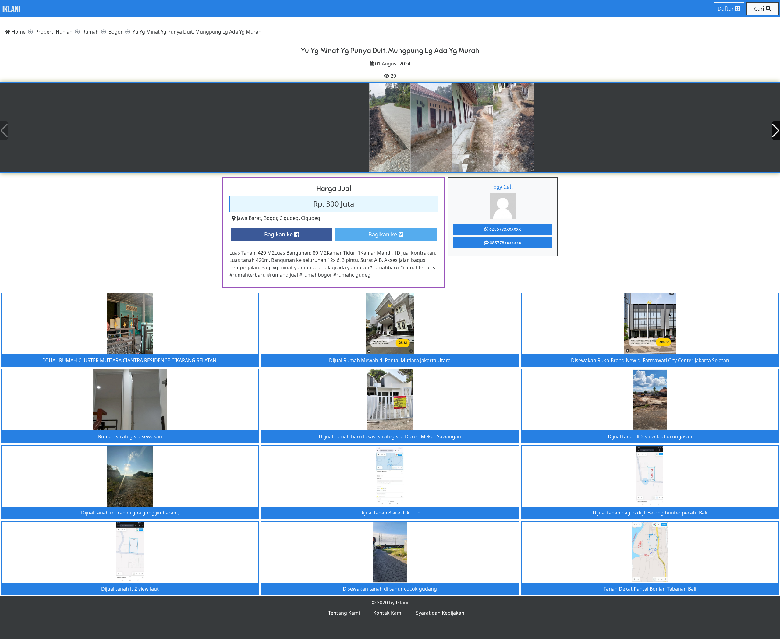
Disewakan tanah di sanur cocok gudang (390, 588)
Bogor (270, 218)
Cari (760, 8)
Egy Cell (503, 187)
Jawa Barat (249, 218)
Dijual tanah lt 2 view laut (130, 588)
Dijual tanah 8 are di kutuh (390, 512)
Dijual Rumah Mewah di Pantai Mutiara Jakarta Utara (390, 360)
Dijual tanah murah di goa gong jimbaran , (130, 512)
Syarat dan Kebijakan (440, 612)
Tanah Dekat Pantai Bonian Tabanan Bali (650, 588)
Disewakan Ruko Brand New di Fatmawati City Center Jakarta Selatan (650, 360)
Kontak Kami (387, 612)
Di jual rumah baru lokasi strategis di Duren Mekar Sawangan (390, 436)
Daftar (726, 8)
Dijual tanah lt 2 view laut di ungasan (650, 436)
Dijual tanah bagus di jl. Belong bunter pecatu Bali (650, 512)
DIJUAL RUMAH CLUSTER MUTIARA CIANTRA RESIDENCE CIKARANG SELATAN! (130, 360)
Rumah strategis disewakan (130, 436)
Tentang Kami (344, 612)
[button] (776, 130)
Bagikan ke (279, 234)
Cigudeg (289, 218)
